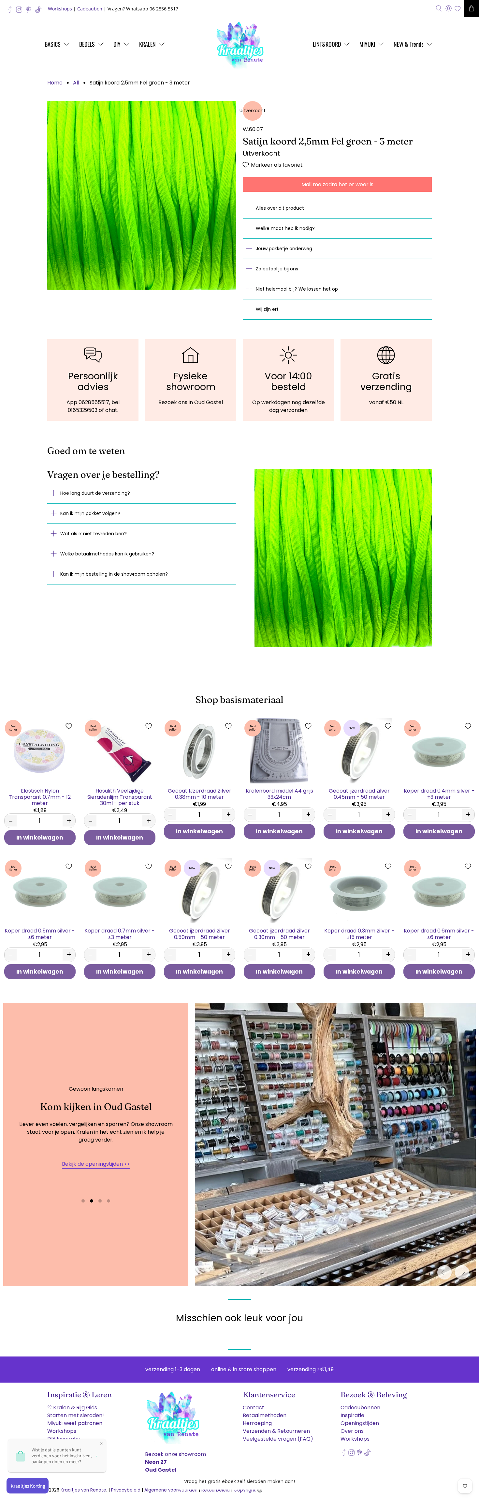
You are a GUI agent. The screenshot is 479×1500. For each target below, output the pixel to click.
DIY (117, 44)
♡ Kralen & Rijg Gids (72, 1407)
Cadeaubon (89, 9)
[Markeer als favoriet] (69, 726)
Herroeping (257, 1423)
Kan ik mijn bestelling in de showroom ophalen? (114, 574)
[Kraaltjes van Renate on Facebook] (11, 11)
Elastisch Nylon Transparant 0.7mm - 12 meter (40, 797)
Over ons (352, 1431)
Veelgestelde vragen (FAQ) (278, 1439)
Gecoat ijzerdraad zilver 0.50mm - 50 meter (199, 933)
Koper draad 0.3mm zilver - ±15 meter (359, 933)
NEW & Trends (409, 44)
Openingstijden (360, 1423)
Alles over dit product (280, 208)
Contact (253, 1407)
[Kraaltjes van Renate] (239, 44)
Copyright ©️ (248, 1490)
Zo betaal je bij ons (277, 268)
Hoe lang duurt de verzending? (95, 493)
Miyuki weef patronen (74, 1423)
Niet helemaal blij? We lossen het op (297, 289)
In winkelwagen (39, 837)
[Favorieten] (457, 9)
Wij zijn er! (267, 309)
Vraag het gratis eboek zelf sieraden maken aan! (239, 1481)
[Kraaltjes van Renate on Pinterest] (30, 11)
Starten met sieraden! (75, 1415)
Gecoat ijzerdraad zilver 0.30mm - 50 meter (279, 933)
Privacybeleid (125, 1490)
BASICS (53, 44)
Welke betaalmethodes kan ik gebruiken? (107, 554)
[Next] (462, 1272)
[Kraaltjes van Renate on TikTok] (40, 11)
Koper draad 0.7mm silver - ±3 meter (119, 933)
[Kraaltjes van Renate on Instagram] (20, 11)
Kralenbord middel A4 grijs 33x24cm (279, 793)
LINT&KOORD (327, 44)
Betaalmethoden (264, 1415)
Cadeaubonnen (360, 1407)
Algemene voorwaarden (170, 1490)
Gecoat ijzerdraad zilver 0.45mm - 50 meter (359, 793)
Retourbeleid (215, 1490)
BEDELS (87, 44)
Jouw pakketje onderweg (284, 248)
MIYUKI (367, 44)
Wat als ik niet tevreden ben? (93, 533)
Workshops (60, 9)
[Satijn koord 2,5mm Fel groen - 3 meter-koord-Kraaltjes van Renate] (141, 195)
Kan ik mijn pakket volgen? (90, 513)
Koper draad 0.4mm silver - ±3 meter (439, 793)
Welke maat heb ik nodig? (285, 228)
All (76, 82)
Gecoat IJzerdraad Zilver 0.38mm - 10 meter (199, 793)
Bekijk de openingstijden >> (96, 1164)
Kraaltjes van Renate (83, 1490)
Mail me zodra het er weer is (337, 184)
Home (55, 82)
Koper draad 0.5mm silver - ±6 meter (40, 933)
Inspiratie (352, 1415)
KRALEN (147, 44)
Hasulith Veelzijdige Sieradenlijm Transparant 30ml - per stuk (119, 797)
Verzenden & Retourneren (276, 1431)
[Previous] (444, 1272)
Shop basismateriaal (239, 699)
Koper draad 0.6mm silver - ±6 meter (439, 933)
